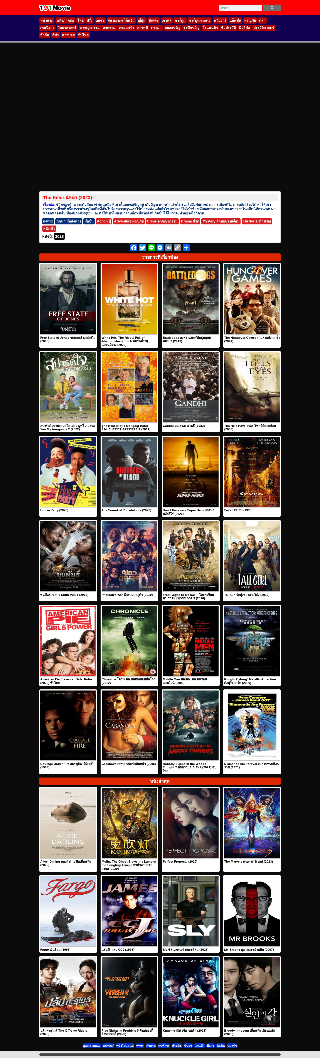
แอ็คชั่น (235, 20)
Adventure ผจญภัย (129, 221)
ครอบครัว (126, 27)
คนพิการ (164, 1046)
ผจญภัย (250, 20)
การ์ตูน (180, 20)
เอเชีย (100, 20)
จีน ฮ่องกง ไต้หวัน (121, 20)
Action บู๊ (104, 221)
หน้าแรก (46, 20)
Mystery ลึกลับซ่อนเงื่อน (220, 221)
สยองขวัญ (172, 27)
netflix (48, 221)
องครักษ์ (108, 1046)
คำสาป (151, 1046)
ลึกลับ (44, 35)
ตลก (262, 20)
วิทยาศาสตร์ (67, 27)
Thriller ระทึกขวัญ (257, 221)
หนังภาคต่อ (65, 20)
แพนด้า (199, 1046)
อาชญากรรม (90, 27)
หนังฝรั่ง (49, 228)
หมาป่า (232, 1046)
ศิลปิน (221, 1046)
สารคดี (142, 27)
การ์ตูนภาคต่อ (200, 20)
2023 (59, 236)
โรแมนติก (210, 27)
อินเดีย (153, 20)
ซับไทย (83, 35)
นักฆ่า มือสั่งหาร (68, 221)
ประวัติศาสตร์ (263, 27)
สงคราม (109, 27)
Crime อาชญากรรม (162, 221)
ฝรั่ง (90, 20)
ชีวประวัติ (228, 27)
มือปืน (89, 221)
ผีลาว (210, 1046)
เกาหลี (167, 20)
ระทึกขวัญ (191, 27)
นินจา (188, 1046)
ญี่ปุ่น (141, 20)
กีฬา (55, 35)
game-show (91, 1046)
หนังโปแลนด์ (125, 1046)
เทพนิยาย (47, 27)
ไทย (80, 20)
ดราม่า (156, 27)
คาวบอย (68, 35)
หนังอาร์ (220, 20)
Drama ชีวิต (190, 221)
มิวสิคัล (244, 27)
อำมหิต (177, 1046)
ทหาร (140, 1046)
